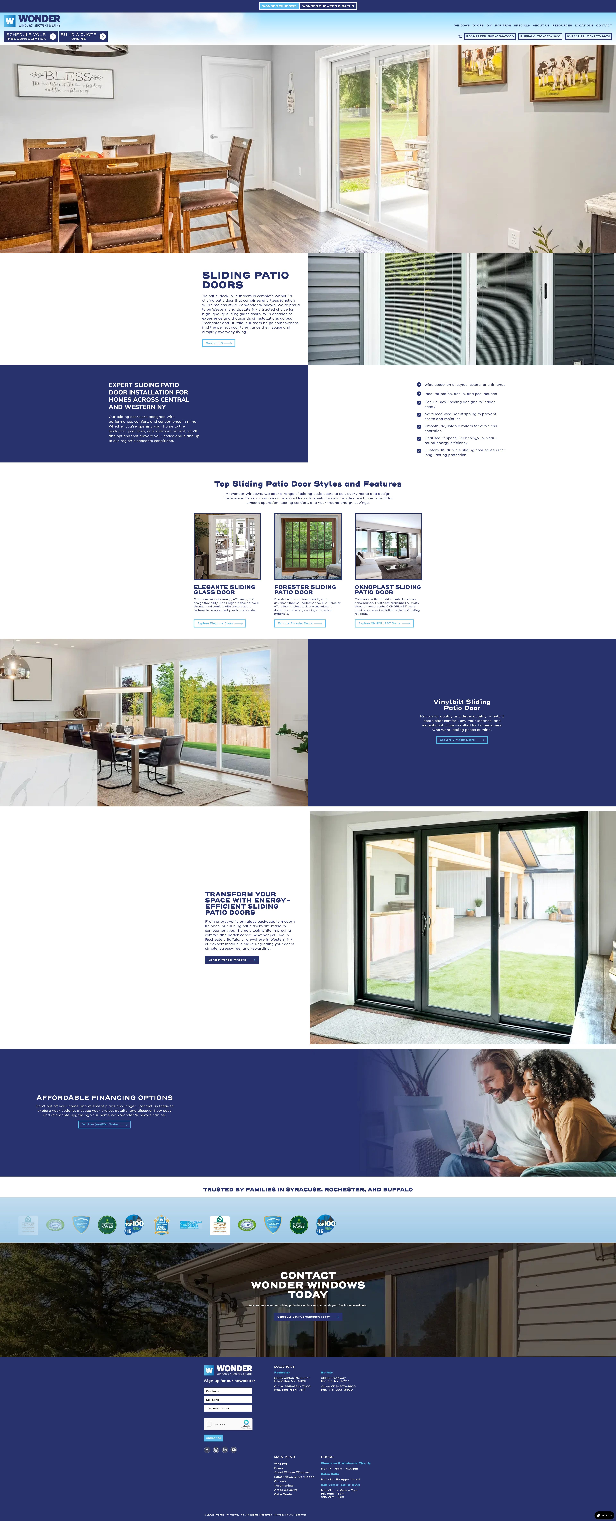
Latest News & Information (294, 1477)
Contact (604, 25)
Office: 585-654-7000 (292, 1386)
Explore (215, 623)
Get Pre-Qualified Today (100, 1124)
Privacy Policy (283, 1514)
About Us (541, 25)
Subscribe (213, 1438)
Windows (462, 25)
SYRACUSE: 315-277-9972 (588, 36)
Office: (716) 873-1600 (338, 1386)
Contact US (214, 343)
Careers (280, 1481)
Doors (478, 25)
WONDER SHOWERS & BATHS (328, 6)
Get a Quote (283, 1494)
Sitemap (301, 1514)
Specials (522, 25)
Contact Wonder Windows (228, 959)
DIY (489, 25)
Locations (584, 25)
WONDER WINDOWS (279, 6)
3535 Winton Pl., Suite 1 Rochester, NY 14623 (292, 1379)
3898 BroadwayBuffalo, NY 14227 (335, 1379)
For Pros (503, 25)
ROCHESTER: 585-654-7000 (490, 36)
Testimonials (284, 1485)
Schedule (303, 1316)
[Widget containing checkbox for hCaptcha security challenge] (228, 1424)
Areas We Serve (286, 1489)
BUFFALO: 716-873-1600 (540, 36)
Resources (562, 25)
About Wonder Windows (291, 1472)
